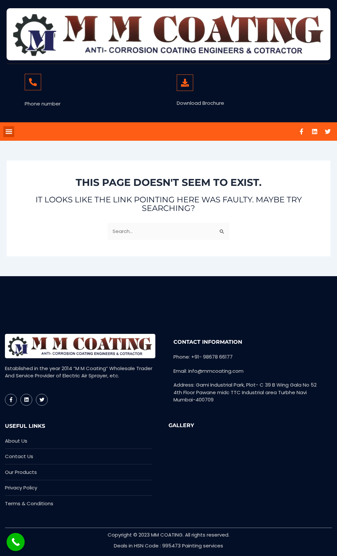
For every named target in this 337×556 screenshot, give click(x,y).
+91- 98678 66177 (48, 96)
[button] (8, 131)
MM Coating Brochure (207, 96)
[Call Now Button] (16, 542)
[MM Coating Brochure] (185, 82)
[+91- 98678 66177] (33, 82)
